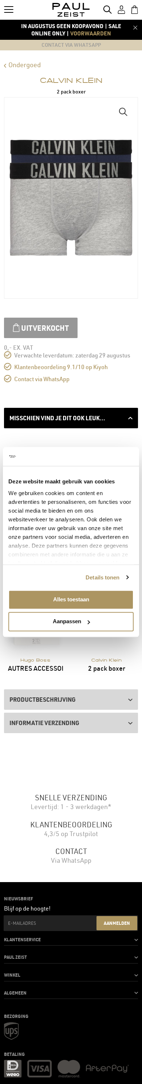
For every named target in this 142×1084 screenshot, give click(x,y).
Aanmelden (117, 923)
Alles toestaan (71, 599)
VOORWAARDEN (90, 33)
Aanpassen (67, 621)
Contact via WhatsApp (42, 379)
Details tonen (102, 577)
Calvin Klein (71, 80)
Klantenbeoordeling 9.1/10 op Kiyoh (61, 367)
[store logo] (71, 10)
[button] (123, 112)
